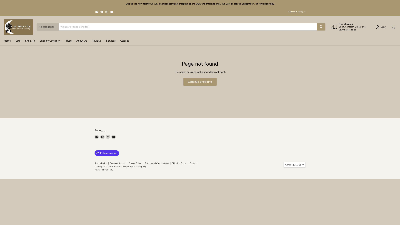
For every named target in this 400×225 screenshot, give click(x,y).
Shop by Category (50, 40)
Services (111, 40)
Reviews (96, 40)
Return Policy (101, 163)
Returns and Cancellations (157, 163)
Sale (17, 40)
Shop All (30, 40)
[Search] (321, 26)
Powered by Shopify (104, 169)
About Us (81, 40)
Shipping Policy (179, 163)
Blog (69, 40)
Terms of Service (117, 163)
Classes (124, 40)
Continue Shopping (200, 82)
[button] (382, 27)
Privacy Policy (135, 163)
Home (7, 40)
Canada (295, 11)
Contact (193, 163)
